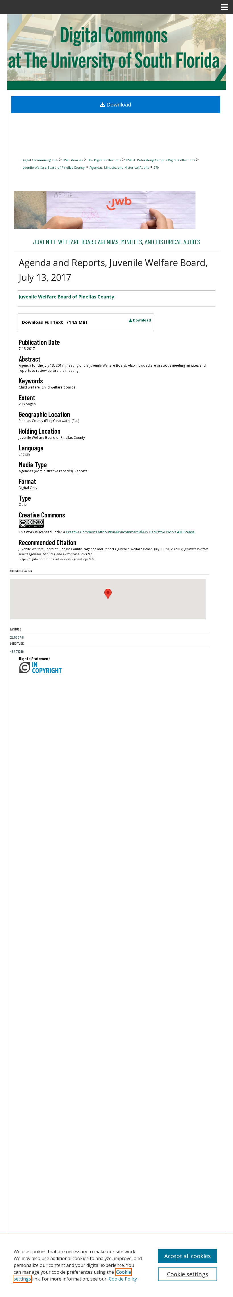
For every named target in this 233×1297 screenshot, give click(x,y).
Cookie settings (187, 1274)
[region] (116, 1265)
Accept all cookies (187, 1256)
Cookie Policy (123, 1279)
